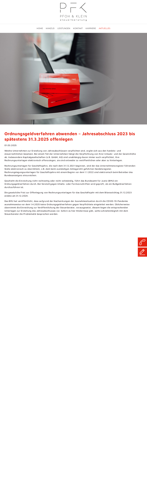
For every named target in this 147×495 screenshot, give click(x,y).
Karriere (91, 28)
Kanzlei (50, 28)
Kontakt (78, 28)
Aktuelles (104, 28)
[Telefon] (142, 242)
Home (40, 28)
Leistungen (63, 28)
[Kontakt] (142, 252)
